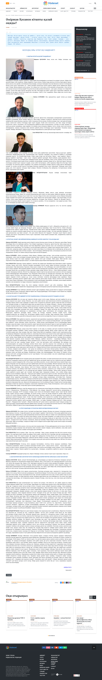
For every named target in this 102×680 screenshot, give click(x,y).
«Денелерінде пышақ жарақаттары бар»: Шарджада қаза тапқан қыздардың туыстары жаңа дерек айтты (85, 38)
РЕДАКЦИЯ (18, 657)
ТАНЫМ (12, 15)
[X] (67, 582)
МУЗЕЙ (22, 11)
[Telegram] (65, 582)
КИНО (44, 11)
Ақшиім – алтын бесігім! (62, 618)
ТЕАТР (15, 11)
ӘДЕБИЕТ (8, 11)
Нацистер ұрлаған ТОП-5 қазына (16, 619)
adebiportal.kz (67, 567)
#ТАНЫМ (9, 575)
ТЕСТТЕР (90, 11)
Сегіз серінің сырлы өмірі (38, 619)
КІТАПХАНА (29, 11)
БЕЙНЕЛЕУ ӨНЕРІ (53, 11)
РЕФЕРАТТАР (81, 11)
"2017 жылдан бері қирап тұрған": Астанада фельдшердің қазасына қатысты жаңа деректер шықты (85, 56)
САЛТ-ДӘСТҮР (64, 11)
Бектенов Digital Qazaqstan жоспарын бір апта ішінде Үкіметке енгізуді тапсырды (83, 64)
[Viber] (69, 582)
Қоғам (82, 8)
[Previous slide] (91, 597)
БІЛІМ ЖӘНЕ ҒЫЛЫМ (49, 8)
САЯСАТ (72, 8)
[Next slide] (94, 597)
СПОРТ (63, 8)
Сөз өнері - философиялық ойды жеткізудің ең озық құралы (84, 620)
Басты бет (8, 15)
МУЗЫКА (37, 11)
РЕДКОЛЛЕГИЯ (10, 657)
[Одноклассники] (63, 582)
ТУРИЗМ (73, 11)
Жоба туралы (10, 655)
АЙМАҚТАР (23, 8)
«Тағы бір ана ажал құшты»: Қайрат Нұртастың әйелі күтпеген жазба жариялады (84, 97)
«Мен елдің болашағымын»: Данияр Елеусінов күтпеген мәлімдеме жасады (83, 48)
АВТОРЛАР (35, 8)
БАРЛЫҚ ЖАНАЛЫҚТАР (81, 70)
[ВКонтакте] (61, 582)
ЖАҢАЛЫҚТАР (10, 8)
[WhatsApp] (70, 582)
